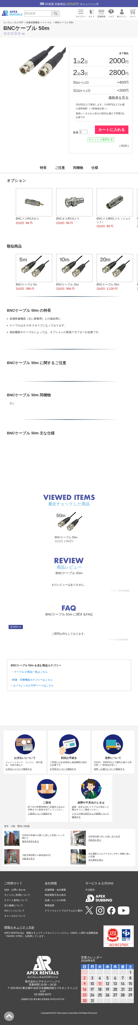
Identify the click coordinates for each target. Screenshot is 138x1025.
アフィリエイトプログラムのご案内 (63, 910)
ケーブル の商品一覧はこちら (31, 671)
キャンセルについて (14, 915)
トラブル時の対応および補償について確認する (90, 815)
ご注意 (60, 167)
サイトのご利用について (17, 895)
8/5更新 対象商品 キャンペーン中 (72, 4)
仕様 (94, 167)
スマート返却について (16, 900)
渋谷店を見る (94, 840)
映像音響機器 (33, 22)
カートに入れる (111, 130)
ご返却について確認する (40, 813)
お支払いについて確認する (19, 769)
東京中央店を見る (30, 841)
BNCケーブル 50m (66, 537)
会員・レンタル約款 (55, 900)
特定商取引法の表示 (55, 895)
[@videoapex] (111, 910)
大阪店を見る (28, 858)
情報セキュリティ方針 (19, 927)
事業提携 (49, 905)
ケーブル (47, 22)
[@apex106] (89, 910)
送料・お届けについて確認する (109, 769)
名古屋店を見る (95, 860)
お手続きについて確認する (63, 769)
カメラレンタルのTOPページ (42, 976)
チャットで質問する (101, 139)
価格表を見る (118, 97)
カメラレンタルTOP (13, 22)
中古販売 (90, 889)
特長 (43, 167)
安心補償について (13, 905)
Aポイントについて (14, 910)
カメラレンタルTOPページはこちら (33, 685)
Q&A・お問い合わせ (15, 889)
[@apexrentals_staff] (100, 910)
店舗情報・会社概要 (55, 889)
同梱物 (78, 167)
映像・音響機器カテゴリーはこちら (32, 679)
